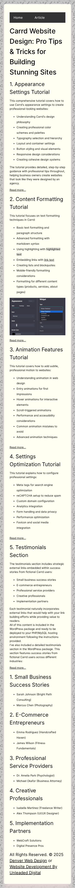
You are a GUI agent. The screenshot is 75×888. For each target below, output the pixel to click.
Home (18, 18)
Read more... (18, 189)
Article (40, 18)
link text (49, 259)
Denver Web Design (28, 860)
